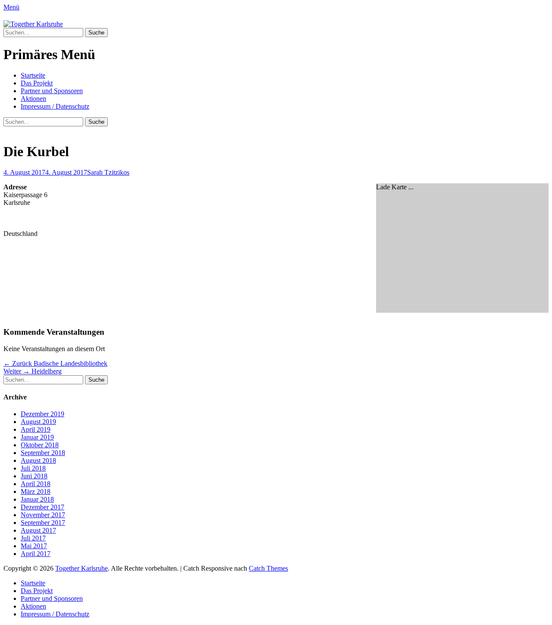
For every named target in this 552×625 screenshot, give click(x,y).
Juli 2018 (33, 468)
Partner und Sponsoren (52, 90)
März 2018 (35, 491)
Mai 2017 (34, 546)
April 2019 (35, 429)
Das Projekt (37, 83)
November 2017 (43, 514)
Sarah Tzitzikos (108, 172)
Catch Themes (268, 568)
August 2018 (38, 460)
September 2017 (43, 522)
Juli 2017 (33, 538)
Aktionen (33, 98)
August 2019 (38, 421)
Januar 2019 (37, 437)
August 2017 (38, 530)
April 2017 (35, 553)
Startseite (33, 75)
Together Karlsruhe (81, 568)
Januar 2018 (37, 499)
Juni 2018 (34, 476)
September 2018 (43, 452)
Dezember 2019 (42, 414)
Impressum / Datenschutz (55, 106)
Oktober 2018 (40, 445)
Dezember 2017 (42, 507)
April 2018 (35, 483)
